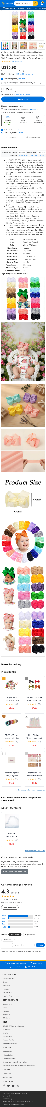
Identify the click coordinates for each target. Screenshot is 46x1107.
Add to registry (34, 137)
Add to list (12, 137)
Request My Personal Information (15, 1062)
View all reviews (10, 907)
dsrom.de (21, 78)
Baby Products (23, 155)
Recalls (5, 1033)
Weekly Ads (32, 967)
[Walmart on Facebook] (4, 1086)
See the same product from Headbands (30, 790)
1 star (4, 927)
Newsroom (6, 985)
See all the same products (35, 850)
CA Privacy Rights (9, 1058)
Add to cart (23, 99)
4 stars (4, 918)
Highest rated (30, 934)
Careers (5, 982)
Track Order (16, 967)
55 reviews (18, 61)
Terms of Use (7, 1051)
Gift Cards (6, 1018)
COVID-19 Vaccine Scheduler (13, 1026)
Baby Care (33, 155)
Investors (6, 989)
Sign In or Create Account (16, 963)
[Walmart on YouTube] (13, 1086)
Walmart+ (6, 1014)
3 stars (4, 921)
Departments (10, 8)
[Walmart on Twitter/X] (8, 1086)
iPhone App (7, 1073)
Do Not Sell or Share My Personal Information (19, 1065)
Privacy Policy (8, 1055)
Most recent (15, 934)
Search (40, 945)
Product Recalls (8, 1040)
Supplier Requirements (11, 996)
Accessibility (7, 1036)
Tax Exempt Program (10, 1043)
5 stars (4, 915)
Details (20, 133)
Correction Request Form (14, 871)
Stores (5, 1007)
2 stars (4, 924)
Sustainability (7, 992)
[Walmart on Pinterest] (17, 1086)
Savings (29, 8)
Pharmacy (6, 1029)
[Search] (35, 3)
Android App (7, 1077)
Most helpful (7, 940)
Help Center (37, 963)
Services (21, 8)
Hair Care (42, 155)
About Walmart (8, 978)
